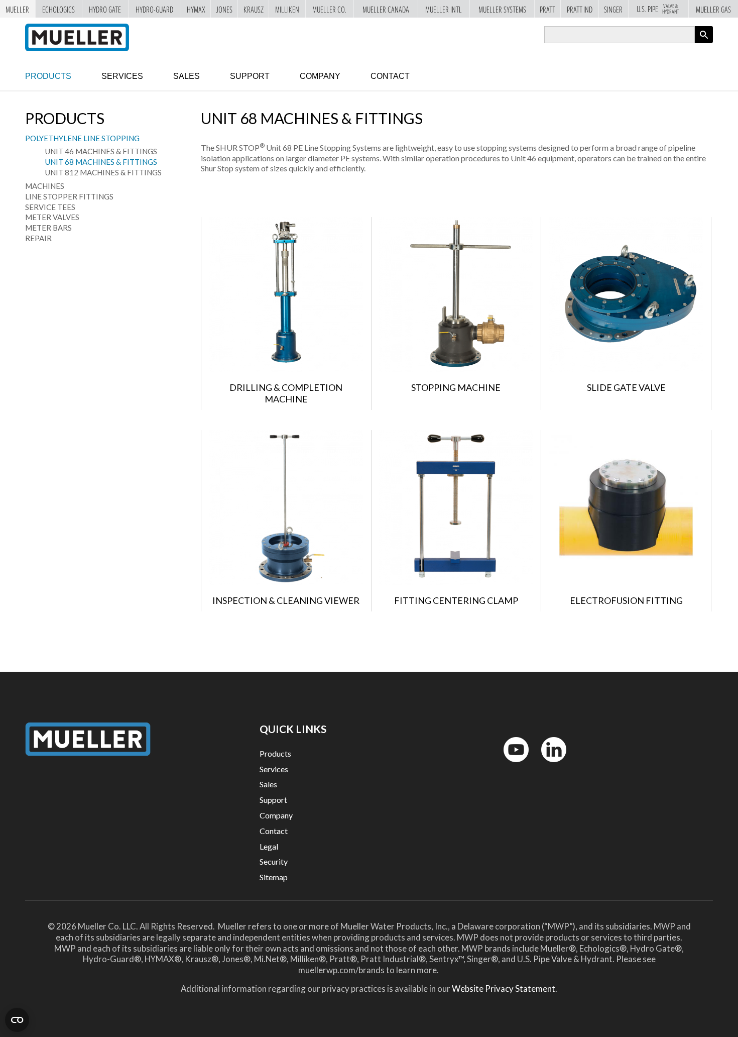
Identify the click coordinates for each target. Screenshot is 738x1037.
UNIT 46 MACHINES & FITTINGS (101, 151)
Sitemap (274, 877)
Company (320, 76)
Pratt (547, 9)
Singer (613, 9)
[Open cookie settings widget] (17, 1020)
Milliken (287, 9)
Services (122, 76)
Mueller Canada (385, 9)
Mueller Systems (502, 9)
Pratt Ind (579, 9)
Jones (224, 9)
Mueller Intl (443, 9)
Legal (269, 846)
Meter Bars (48, 227)
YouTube (511, 764)
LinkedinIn (550, 764)
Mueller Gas (713, 9)
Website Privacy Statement (503, 988)
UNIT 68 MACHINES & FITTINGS (101, 161)
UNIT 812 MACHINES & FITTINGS (103, 172)
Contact (390, 76)
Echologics (58, 9)
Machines (44, 185)
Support (250, 76)
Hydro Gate (105, 9)
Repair (38, 238)
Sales (186, 76)
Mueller (17, 9)
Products (48, 76)
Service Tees (50, 207)
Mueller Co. (329, 9)
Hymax (196, 9)
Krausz (253, 9)
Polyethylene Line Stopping (82, 138)
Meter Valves (52, 217)
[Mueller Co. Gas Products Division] (77, 37)
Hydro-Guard (154, 9)
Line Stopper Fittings (69, 196)
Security (274, 861)
